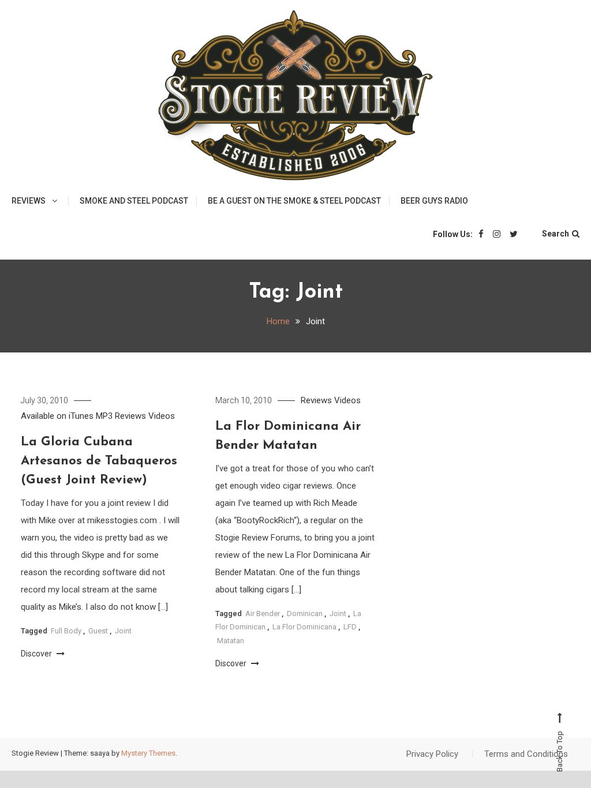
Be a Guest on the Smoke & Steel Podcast (294, 200)
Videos (161, 416)
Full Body (66, 630)
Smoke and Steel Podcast (134, 200)
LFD (350, 626)
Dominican (305, 613)
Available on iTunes (57, 416)
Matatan (230, 640)
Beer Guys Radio (434, 200)
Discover (37, 653)
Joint (123, 630)
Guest (98, 630)
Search (555, 233)
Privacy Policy (432, 754)
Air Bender (262, 613)
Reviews (29, 200)
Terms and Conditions (526, 754)
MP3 (104, 416)
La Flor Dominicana (304, 626)
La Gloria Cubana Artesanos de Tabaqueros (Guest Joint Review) (99, 461)
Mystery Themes (148, 753)
